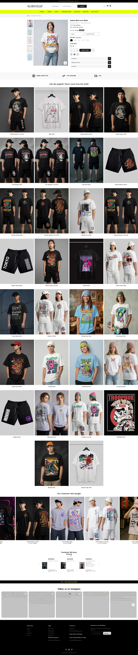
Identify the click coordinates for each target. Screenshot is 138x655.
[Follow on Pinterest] (72, 650)
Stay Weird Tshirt (86, 184)
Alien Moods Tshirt (121, 336)
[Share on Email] (74, 54)
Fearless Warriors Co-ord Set (51, 235)
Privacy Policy (51, 628)
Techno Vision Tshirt (121, 285)
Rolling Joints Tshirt (86, 336)
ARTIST (56, 11)
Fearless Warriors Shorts (121, 184)
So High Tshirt (51, 386)
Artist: (75, 25)
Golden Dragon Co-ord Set (17, 134)
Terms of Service (51, 633)
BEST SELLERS (94, 11)
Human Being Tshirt (17, 336)
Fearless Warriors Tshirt (86, 134)
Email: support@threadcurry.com (75, 631)
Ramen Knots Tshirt (17, 386)
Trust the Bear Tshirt (85, 542)
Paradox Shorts (17, 437)
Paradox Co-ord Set (86, 235)
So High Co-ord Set (86, 437)
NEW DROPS (86, 11)
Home (28, 15)
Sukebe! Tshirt (86, 285)
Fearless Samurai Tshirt (17, 235)
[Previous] (35, 42)
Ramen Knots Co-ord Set (52, 285)
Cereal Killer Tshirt (86, 386)
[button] (40, 564)
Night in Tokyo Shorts (17, 285)
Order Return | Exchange (75, 634)
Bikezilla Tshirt (51, 487)
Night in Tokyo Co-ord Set (119, 542)
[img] (69, 554)
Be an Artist (29, 633)
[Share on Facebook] (71, 54)
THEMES (49, 11)
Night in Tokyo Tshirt (50, 542)
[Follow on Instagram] (69, 650)
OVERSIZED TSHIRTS (66, 11)
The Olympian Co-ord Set (51, 184)
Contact (28, 630)
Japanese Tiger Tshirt (86, 487)
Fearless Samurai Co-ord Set (121, 235)
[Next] (65, 42)
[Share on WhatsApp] (77, 54)
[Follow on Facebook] (66, 650)
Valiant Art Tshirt (51, 336)
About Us (29, 628)
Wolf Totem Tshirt (51, 437)
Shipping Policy (51, 630)
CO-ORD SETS (77, 11)
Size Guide (78, 37)
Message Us (71, 628)
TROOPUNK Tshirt (121, 437)
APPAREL (42, 11)
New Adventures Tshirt (15, 542)
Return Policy (50, 635)
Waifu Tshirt (52, 134)
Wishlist (28, 635)
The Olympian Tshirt (17, 184)
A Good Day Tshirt (121, 386)
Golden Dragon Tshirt (121, 134)
